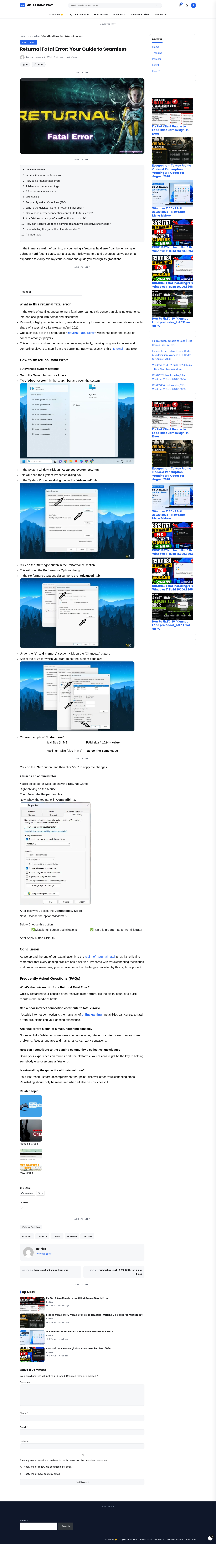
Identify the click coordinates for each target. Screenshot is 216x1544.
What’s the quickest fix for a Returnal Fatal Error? (55, 207)
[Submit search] (157, 5)
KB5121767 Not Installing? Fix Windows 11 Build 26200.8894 (78, 1348)
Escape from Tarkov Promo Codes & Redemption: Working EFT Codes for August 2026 (94, 1314)
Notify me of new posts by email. (42, 1473)
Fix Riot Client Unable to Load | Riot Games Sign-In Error (77, 1298)
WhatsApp (72, 1236)
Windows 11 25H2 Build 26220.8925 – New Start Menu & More (79, 1331)
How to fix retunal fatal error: (43, 180)
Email (24, 1427)
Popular (156, 58)
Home (22, 36)
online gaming (92, 1014)
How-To (156, 71)
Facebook (27, 1236)
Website (24, 1441)
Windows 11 (119, 14)
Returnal (117, 348)
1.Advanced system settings (42, 186)
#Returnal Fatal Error (31, 1227)
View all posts (44, 1253)
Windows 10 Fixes (139, 14)
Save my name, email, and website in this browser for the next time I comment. (64, 1460)
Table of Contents (35, 169)
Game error (160, 14)
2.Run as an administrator (41, 191)
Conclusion (32, 196)
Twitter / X (42, 1236)
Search (24, 1520)
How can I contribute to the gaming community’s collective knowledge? (68, 223)
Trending (157, 52)
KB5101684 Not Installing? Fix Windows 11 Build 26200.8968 (172, 285)
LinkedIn (57, 1236)
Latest (155, 65)
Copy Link (87, 1236)
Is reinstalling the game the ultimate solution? (53, 229)
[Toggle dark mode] (187, 5)
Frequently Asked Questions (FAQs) (46, 202)
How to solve (101, 14)
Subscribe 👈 (56, 14)
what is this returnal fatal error (44, 175)
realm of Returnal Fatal (100, 956)
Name (24, 1413)
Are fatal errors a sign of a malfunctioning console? (56, 218)
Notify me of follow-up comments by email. (48, 1466)
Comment (26, 1382)
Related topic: (34, 234)
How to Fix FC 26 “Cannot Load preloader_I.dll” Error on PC (171, 322)
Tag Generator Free (78, 14)
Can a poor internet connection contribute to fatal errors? (59, 213)
